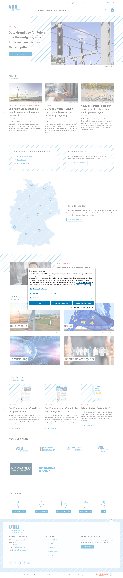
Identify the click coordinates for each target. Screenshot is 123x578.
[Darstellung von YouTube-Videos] (31, 294)
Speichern (39, 303)
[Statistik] (31, 298)
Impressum (90, 307)
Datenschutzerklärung (83, 284)
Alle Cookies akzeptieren (83, 303)
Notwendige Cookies (40, 289)
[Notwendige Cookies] (31, 289)
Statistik (36, 298)
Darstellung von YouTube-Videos (44, 293)
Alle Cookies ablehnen (61, 303)
